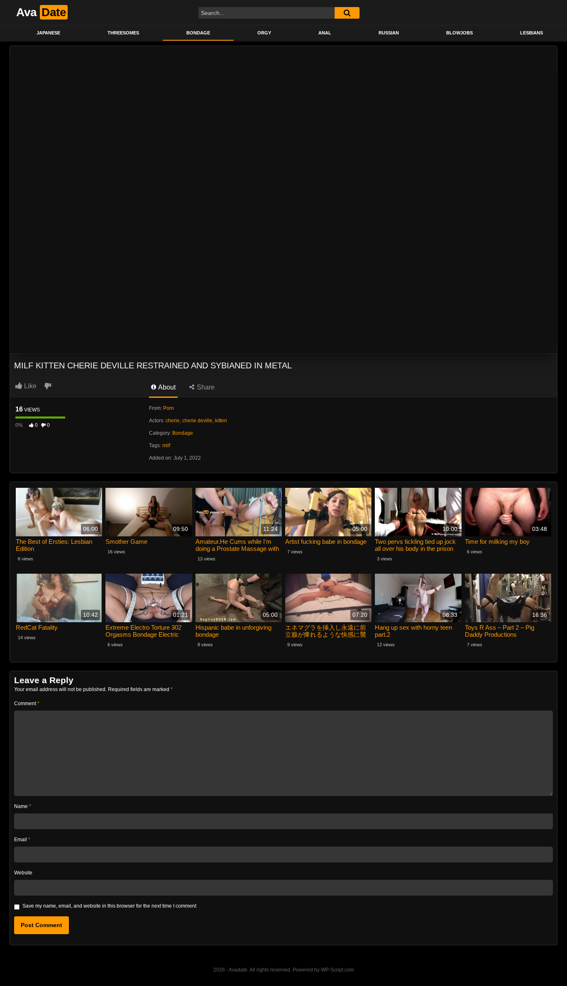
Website (23, 873)
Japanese (48, 32)
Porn (168, 408)
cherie (173, 421)
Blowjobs (459, 32)
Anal (324, 32)
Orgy (264, 32)
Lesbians (531, 32)
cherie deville (197, 421)
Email (22, 839)
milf (166, 445)
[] (347, 13)
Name (22, 806)
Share (205, 387)
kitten (221, 421)
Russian (389, 32)
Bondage (198, 32)
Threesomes (123, 32)
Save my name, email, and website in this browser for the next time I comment (109, 906)
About (166, 387)
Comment (26, 703)
